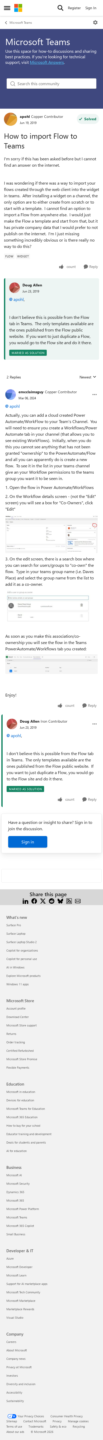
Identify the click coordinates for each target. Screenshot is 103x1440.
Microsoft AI (14, 1175)
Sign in (27, 841)
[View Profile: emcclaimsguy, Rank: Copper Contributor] (10, 394)
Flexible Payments (17, 1067)
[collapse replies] (51, 387)
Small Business (15, 1234)
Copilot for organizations (22, 950)
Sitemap (11, 1421)
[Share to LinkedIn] (25, 900)
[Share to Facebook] (34, 900)
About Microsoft (16, 1350)
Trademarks (36, 1426)
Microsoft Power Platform (22, 1209)
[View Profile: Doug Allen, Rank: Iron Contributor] (12, 724)
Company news (16, 1359)
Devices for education (20, 1100)
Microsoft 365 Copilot (20, 1226)
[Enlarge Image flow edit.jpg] (51, 534)
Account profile (16, 1008)
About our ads (15, 1432)
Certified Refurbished (20, 1051)
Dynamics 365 (15, 1192)
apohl (25, 116)
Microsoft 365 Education (22, 1117)
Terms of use (14, 1426)
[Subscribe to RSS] (69, 900)
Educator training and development (29, 1134)
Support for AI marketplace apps (27, 1284)
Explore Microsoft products (23, 976)
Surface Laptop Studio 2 (21, 942)
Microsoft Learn (16, 1275)
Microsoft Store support (21, 1025)
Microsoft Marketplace (20, 1301)
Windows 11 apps (17, 984)
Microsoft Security (18, 1183)
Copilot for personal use (21, 959)
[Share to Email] (78, 900)
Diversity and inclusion (20, 1384)
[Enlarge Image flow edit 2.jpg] (51, 607)
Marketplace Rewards (20, 1309)
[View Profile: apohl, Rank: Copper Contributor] (10, 119)
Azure (10, 1258)
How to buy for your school (23, 1125)
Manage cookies (78, 1421)
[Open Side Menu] (7, 8)
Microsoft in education (20, 1092)
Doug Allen (32, 284)
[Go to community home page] (18, 8)
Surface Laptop (15, 933)
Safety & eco (58, 1426)
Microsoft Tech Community (23, 1292)
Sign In (90, 7)
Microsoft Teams (21, 22)
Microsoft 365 (15, 1200)
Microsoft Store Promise (21, 1059)
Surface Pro (13, 925)
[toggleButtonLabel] (95, 22)
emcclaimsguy (31, 391)
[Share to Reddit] (51, 900)
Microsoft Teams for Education (25, 1109)
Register (74, 7)
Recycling (79, 1426)
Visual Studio (14, 1317)
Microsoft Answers (47, 62)
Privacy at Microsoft (19, 1367)
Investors (12, 1375)
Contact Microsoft (34, 1421)
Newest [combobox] (87, 377)
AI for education (16, 1151)
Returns (11, 1034)
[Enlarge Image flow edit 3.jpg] (51, 664)
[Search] (60, 8)
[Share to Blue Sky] (60, 900)
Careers (11, 1342)
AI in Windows (15, 967)
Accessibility (14, 1392)
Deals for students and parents (26, 1142)
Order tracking (15, 1042)
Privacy (57, 1421)
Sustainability (15, 1401)
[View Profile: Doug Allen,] (14, 287)
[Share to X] (43, 900)
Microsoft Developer (19, 1267)
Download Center (17, 1017)
